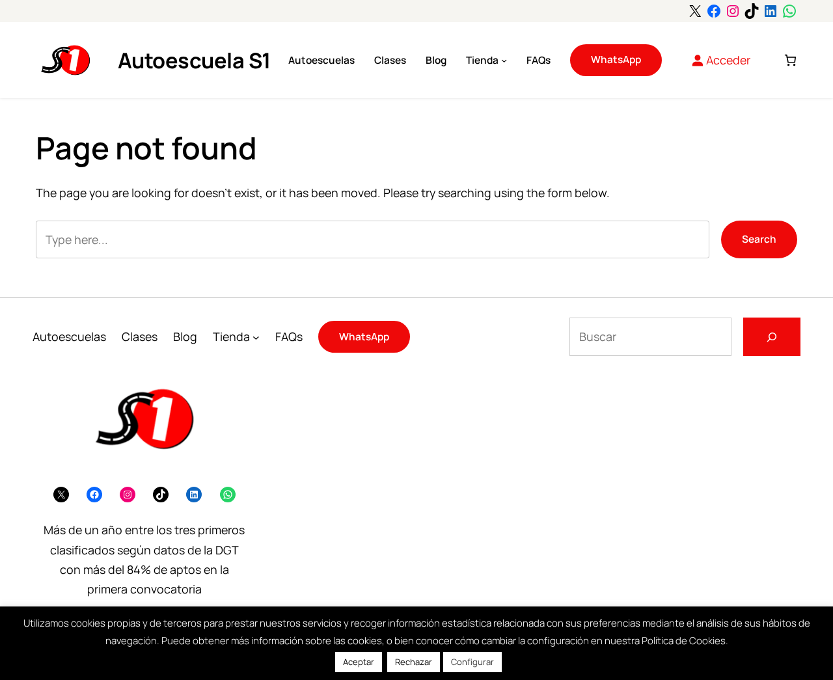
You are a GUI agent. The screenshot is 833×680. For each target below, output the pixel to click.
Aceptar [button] (358, 662)
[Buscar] (771, 336)
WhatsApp (616, 59)
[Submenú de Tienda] (504, 60)
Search (759, 239)
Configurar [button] (472, 662)
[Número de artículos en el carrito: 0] (790, 60)
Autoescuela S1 (194, 60)
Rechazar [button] (413, 662)
